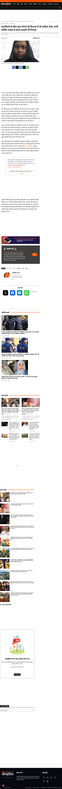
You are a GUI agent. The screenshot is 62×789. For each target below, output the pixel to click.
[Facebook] (52, 1)
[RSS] (56, 1)
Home (2, 21)
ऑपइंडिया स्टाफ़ (36, 38)
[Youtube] (61, 1)
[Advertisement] (9, 452)
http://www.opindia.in (16, 274)
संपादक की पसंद (12, 23)
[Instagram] (54, 1)
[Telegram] (20, 67)
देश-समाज (6, 21)
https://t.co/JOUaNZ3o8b (14, 167)
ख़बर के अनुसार (28, 146)
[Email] (24, 67)
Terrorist (13, 268)
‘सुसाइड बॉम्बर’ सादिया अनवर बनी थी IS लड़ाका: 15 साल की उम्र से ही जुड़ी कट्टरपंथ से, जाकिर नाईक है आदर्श (19, 377)
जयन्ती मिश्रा (24, 414)
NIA (10, 268)
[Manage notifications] (3, 785)
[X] (58, 1)
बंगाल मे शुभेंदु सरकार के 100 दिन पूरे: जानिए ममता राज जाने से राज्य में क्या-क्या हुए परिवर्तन (30, 410)
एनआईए (26, 268)
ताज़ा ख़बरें (3, 490)
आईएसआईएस (18, 268)
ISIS (7, 268)
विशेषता (3, 414)
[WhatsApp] (59, 1)
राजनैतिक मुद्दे (3, 406)
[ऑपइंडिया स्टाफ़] (6, 275)
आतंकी (23, 268)
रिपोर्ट (7, 23)
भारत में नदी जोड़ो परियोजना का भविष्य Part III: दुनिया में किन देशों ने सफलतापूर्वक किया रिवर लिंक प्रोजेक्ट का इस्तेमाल (34, 436)
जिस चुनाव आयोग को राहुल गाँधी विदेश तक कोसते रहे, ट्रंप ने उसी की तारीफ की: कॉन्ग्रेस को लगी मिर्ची (10, 410)
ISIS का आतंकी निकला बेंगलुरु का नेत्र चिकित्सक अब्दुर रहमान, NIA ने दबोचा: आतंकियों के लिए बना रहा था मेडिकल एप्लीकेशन (20, 332)
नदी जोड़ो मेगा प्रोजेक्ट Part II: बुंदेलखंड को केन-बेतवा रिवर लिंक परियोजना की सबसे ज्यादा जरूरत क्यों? (21, 571)
